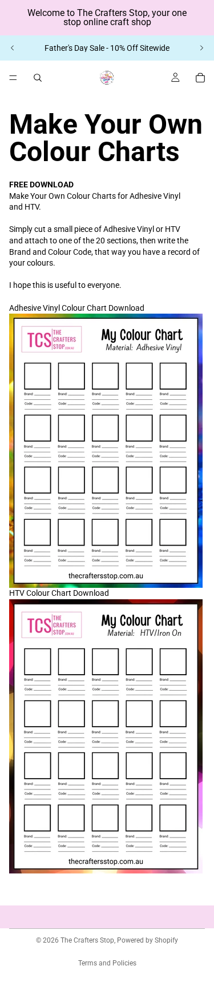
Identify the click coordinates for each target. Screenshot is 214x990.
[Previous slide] (12, 48)
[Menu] (13, 78)
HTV (59, 593)
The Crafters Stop (87, 940)
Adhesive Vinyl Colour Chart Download (76, 307)
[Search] (37, 77)
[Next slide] (201, 48)
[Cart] (200, 77)
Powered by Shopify (147, 940)
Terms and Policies (107, 963)
